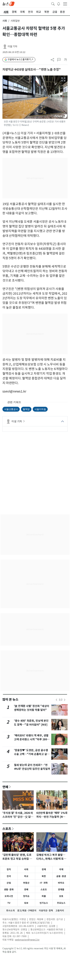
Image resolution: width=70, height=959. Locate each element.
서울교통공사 (11, 409)
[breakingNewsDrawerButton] (58, 3)
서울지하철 (40, 409)
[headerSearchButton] (53, 3)
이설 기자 (12, 46)
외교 (26, 876)
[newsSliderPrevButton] (56, 700)
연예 (5, 787)
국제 (61, 869)
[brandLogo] (8, 3)
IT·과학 (44, 882)
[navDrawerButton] (65, 3)
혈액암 (26, 409)
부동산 (26, 882)
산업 (9, 882)
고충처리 (60, 910)
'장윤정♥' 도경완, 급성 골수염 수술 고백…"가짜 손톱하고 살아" (31, 754)
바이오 (61, 882)
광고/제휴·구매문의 (26, 910)
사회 (4, 20)
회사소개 (10, 910)
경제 (44, 869)
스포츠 (6, 828)
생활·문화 (9, 889)
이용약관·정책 (46, 910)
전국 (9, 876)
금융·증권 (61, 876)
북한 (44, 876)
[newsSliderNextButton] (64, 700)
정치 (9, 869)
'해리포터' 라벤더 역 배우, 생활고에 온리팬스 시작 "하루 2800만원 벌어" (31, 739)
